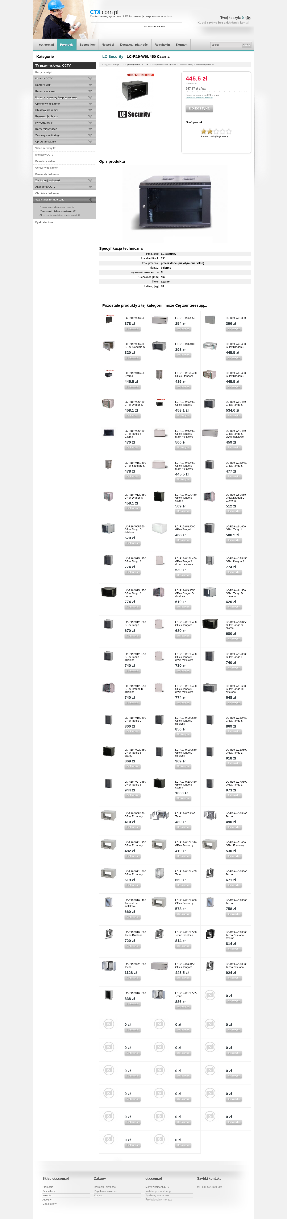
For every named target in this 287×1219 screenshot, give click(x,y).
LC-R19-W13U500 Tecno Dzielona (186, 934)
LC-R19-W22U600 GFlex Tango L (236, 751)
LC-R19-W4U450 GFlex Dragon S (236, 346)
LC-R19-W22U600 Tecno (135, 966)
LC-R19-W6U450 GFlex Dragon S (236, 375)
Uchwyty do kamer (46, 167)
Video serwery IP (45, 148)
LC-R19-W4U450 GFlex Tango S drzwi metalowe (236, 433)
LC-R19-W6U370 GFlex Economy (135, 815)
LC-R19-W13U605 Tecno (236, 902)
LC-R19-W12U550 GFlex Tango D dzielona (135, 657)
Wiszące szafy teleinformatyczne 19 (57, 211)
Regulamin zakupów (105, 1191)
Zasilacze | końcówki (47, 180)
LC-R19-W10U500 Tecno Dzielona (135, 934)
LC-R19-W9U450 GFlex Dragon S (135, 403)
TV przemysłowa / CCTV (53, 65)
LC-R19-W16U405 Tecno (186, 873)
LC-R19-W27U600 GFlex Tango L (236, 783)
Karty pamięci (43, 72)
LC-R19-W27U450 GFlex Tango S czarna (186, 784)
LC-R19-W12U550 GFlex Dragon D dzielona (135, 689)
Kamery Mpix (43, 84)
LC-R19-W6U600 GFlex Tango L (185, 528)
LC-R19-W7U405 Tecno (185, 815)
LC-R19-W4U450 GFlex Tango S (185, 966)
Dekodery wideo (45, 161)
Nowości (108, 44)
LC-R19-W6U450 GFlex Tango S (185, 403)
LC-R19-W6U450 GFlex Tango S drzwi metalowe (185, 465)
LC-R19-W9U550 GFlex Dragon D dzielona (185, 593)
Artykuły (46, 1199)
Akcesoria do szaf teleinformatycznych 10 (59, 215)
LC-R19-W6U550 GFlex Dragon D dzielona (236, 497)
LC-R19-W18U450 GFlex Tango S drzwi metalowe (186, 657)
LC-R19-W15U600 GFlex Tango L (236, 656)
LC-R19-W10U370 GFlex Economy (186, 844)
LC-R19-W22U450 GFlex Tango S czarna (135, 752)
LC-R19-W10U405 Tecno (236, 815)
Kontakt (181, 44)
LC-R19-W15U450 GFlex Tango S (135, 560)
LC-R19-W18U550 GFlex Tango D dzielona (186, 752)
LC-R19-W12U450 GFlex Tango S (236, 464)
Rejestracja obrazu (46, 116)
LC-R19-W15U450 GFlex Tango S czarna (135, 593)
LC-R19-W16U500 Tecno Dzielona (236, 966)
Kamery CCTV (44, 78)
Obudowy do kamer (46, 110)
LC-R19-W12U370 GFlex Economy (135, 844)
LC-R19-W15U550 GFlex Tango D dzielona (186, 720)
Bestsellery (88, 44)
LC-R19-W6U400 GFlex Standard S (135, 346)
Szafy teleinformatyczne (49, 199)
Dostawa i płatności (134, 44)
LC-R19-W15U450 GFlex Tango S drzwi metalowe (186, 689)
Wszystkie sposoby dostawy (199, 97)
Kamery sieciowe (45, 91)
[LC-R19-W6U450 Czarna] (134, 108)
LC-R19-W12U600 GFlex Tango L (135, 624)
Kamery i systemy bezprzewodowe (56, 97)
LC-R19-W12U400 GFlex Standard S (186, 375)
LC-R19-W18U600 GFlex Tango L (135, 719)
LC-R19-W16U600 (135, 993)
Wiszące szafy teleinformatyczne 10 (56, 207)
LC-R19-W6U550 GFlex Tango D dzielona (135, 529)
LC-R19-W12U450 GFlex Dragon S (135, 496)
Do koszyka (132, 328)
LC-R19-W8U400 (185, 344)
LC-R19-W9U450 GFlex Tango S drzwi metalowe (185, 433)
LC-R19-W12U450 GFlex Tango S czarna (186, 497)
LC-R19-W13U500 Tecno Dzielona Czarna (236, 935)
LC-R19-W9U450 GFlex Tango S (236, 403)
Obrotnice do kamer (47, 193)
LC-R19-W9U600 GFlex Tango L (236, 528)
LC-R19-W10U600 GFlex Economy (186, 902)
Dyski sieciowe (44, 222)
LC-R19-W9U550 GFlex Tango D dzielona (236, 593)
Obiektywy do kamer (47, 103)
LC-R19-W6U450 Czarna (148, 56)
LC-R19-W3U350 (236, 318)
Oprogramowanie (45, 141)
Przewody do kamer (47, 174)
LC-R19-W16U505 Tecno (186, 995)
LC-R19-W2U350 (135, 318)
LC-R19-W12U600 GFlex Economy (135, 873)
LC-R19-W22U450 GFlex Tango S (236, 719)
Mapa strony (49, 1203)
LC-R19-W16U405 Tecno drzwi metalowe (135, 903)
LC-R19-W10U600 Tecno (236, 873)
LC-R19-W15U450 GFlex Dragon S (236, 560)
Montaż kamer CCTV (157, 1187)
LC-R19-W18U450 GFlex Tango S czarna (236, 625)
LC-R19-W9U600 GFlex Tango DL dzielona (236, 689)
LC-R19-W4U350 (185, 318)
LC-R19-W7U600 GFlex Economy (236, 844)
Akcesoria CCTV (45, 186)
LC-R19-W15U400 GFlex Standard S (135, 464)
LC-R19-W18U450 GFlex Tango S (186, 624)
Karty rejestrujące (46, 129)
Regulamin (162, 44)
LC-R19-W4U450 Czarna (135, 375)
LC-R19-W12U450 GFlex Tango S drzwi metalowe (186, 561)
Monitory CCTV (44, 154)
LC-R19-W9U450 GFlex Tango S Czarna (135, 433)
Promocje (67, 44)
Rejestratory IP (44, 122)
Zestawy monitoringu (47, 135)
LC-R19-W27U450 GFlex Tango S (135, 783)
